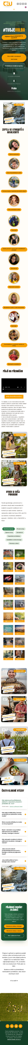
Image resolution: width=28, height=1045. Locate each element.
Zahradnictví (19, 532)
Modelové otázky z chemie (14, 931)
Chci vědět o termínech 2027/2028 (14, 58)
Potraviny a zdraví (14, 543)
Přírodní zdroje (20, 529)
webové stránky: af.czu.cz (14, 1039)
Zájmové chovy (9, 532)
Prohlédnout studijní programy (14, 66)
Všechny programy (8, 529)
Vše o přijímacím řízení (14, 935)
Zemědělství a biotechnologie (14, 539)
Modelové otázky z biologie (14, 926)
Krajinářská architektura (14, 536)
